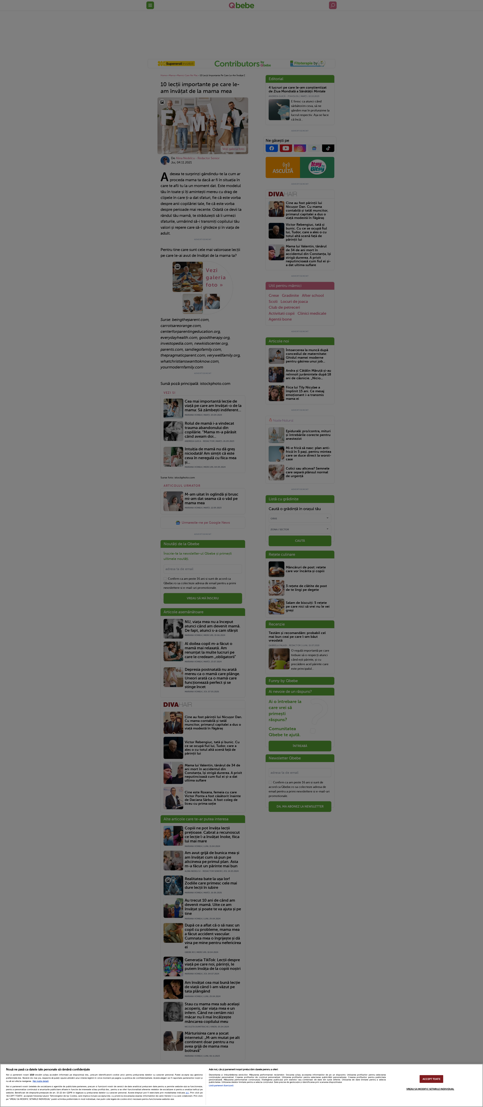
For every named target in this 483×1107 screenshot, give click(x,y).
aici (187, 1092)
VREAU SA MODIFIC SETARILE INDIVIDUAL (430, 1089)
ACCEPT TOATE (431, 1079)
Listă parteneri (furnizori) (221, 1085)
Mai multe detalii (41, 1081)
